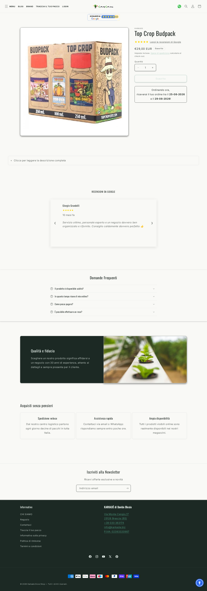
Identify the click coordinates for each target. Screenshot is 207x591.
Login (65, 6)
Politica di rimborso (30, 540)
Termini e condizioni (31, 546)
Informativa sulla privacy (33, 535)
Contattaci (25, 524)
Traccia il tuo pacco (47, 6)
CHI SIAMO (26, 514)
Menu (12, 6)
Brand (29, 6)
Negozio (24, 519)
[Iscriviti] (127, 488)
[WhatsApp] (179, 6)
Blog (20, 6)
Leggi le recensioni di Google (165, 42)
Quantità (139, 61)
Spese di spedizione (160, 53)
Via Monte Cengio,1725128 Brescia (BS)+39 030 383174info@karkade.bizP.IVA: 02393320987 (116, 522)
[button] (186, 6)
